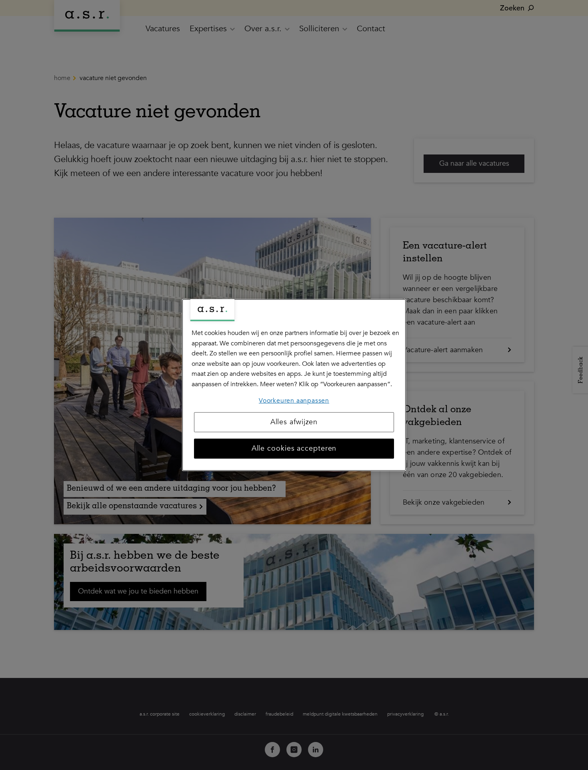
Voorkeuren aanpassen (294, 400)
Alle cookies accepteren (294, 448)
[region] (294, 385)
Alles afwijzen (294, 422)
